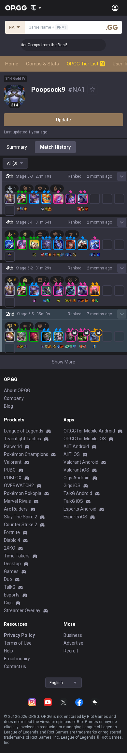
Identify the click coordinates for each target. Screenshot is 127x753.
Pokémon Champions (26, 454)
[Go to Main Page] (16, 7)
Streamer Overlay (22, 610)
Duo (8, 579)
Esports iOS (75, 516)
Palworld (13, 446)
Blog (8, 406)
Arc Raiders (16, 509)
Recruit (71, 650)
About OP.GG (17, 390)
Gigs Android (77, 477)
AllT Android (76, 446)
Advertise (73, 643)
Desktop (12, 563)
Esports (12, 594)
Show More (63, 361)
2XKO (9, 548)
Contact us (15, 666)
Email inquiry (17, 658)
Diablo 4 (12, 540)
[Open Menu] (115, 7)
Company (14, 398)
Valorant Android (81, 462)
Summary (17, 147)
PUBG (10, 469)
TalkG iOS (73, 501)
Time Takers (17, 555)
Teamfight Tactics (22, 438)
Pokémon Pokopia (22, 493)
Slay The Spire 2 (20, 516)
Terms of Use (18, 643)
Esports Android (80, 509)
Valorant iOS (76, 469)
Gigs (8, 602)
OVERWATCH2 (19, 485)
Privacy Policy (19, 635)
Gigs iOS (72, 485)
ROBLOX (12, 477)
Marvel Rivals (17, 501)
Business (73, 635)
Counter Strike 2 (20, 524)
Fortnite (12, 532)
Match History (55, 147)
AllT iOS (72, 454)
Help (8, 650)
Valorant (12, 462)
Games (11, 571)
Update (63, 119)
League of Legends (23, 430)
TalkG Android (78, 493)
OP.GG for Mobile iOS (85, 438)
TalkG (9, 587)
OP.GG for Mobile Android (89, 430)
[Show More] (36, 7)
